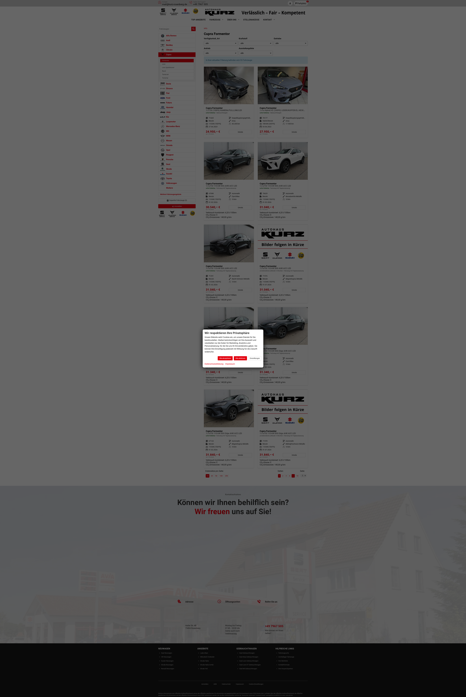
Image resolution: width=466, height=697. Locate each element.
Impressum (230, 364)
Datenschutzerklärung (214, 364)
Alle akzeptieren (225, 358)
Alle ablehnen (240, 358)
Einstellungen (255, 358)
